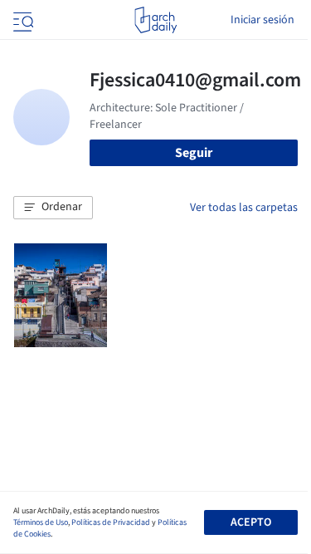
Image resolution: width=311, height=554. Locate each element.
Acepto (251, 522)
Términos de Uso (40, 522)
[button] (53, 207)
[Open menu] (21, 20)
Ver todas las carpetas (244, 207)
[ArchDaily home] (155, 20)
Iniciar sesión (262, 20)
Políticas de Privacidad (110, 522)
